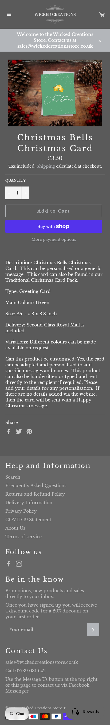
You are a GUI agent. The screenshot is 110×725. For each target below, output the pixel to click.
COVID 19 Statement (28, 519)
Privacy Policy (21, 511)
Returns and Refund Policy (35, 494)
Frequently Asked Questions (35, 485)
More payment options (54, 239)
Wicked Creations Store (41, 708)
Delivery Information (28, 502)
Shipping (46, 166)
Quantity (15, 181)
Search (12, 477)
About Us (15, 528)
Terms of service (23, 536)
